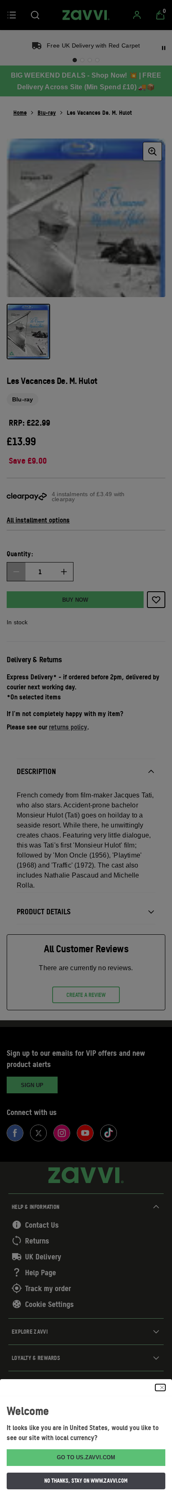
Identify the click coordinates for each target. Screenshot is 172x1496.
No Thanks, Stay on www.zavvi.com (86, 1480)
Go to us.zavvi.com (86, 1457)
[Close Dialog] (160, 1387)
